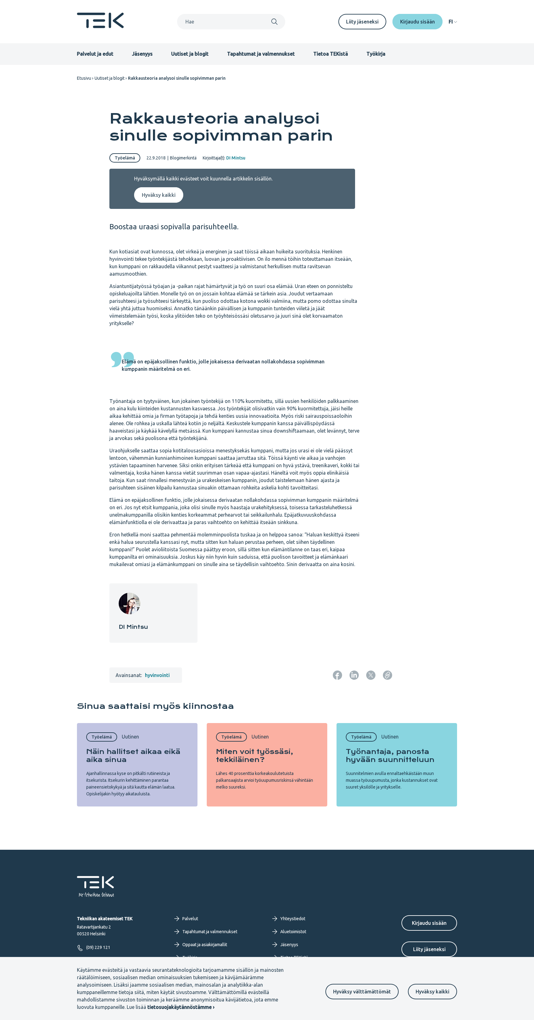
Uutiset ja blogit (190, 54)
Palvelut (190, 918)
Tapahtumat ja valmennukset (261, 54)
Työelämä (125, 157)
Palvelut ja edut (95, 54)
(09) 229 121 (98, 947)
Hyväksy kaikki (432, 991)
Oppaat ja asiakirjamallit (204, 944)
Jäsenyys (142, 54)
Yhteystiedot (292, 918)
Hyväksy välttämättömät (362, 991)
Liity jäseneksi (362, 21)
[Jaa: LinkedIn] (354, 675)
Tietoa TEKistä (330, 54)
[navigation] (453, 21)
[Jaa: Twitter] (370, 675)
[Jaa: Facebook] (337, 675)
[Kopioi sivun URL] (387, 675)
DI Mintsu (235, 157)
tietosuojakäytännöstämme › (180, 1007)
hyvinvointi (157, 675)
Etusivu (84, 78)
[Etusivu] (100, 26)
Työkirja (376, 54)
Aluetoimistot (293, 931)
